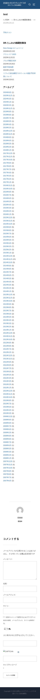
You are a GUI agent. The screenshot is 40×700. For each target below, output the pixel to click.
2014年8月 (7, 269)
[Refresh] (18, 651)
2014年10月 (7, 262)
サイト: (6, 606)
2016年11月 (7, 185)
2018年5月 (7, 144)
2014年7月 (7, 272)
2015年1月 (7, 253)
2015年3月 (7, 246)
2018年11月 (7, 134)
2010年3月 (7, 413)
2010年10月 (7, 397)
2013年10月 (7, 301)
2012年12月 (7, 333)
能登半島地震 (8, 67)
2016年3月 (7, 208)
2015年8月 (7, 230)
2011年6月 (7, 371)
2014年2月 (7, 288)
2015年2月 (7, 250)
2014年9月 (7, 266)
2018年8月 (7, 137)
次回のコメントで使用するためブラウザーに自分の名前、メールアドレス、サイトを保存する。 (19, 620)
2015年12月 (7, 217)
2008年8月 (7, 439)
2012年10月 (7, 339)
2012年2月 (7, 352)
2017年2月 (7, 179)
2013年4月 (7, 320)
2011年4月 (7, 378)
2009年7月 (7, 426)
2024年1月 (7, 102)
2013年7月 (7, 310)
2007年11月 (7, 465)
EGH (7, 20)
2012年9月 (7, 343)
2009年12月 (7, 416)
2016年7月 (7, 195)
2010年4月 (7, 410)
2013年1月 (7, 330)
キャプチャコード (10, 665)
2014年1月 (7, 291)
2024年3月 (7, 99)
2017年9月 (7, 163)
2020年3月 (7, 105)
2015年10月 (7, 224)
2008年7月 (7, 442)
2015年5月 (7, 240)
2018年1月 (7, 150)
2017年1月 (7, 182)
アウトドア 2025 (9, 54)
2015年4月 (7, 243)
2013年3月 (7, 323)
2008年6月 (7, 445)
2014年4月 (7, 282)
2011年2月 (7, 384)
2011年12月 (7, 355)
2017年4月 (7, 173)
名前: (5, 584)
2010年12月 (7, 391)
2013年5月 (7, 317)
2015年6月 (7, 237)
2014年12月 (7, 256)
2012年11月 (7, 336)
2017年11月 (7, 156)
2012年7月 (7, 349)
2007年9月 (7, 471)
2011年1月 (7, 388)
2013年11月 (7, 298)
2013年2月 (7, 327)
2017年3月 (7, 176)
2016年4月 (7, 205)
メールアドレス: (9, 595)
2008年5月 (7, 448)
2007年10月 (7, 468)
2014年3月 (7, 285)
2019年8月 (7, 115)
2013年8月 (7, 307)
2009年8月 (7, 423)
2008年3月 (7, 452)
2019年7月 (7, 118)
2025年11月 (7, 95)
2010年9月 (7, 400)
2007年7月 (7, 477)
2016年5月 (7, 201)
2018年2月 (7, 147)
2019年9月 (7, 111)
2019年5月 (7, 121)
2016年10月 (7, 189)
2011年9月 (7, 362)
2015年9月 (7, 227)
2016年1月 (7, 214)
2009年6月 (7, 429)
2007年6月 (7, 481)
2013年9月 (7, 304)
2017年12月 (7, 153)
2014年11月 (7, 259)
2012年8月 (7, 346)
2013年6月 (7, 314)
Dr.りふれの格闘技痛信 (22, 20)
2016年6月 (7, 198)
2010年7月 (7, 404)
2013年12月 (7, 294)
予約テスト (7, 32)
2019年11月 (7, 108)
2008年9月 (7, 436)
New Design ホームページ (13, 48)
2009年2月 (7, 432)
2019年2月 (7, 127)
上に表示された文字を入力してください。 (19, 635)
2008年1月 (7, 458)
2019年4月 (7, 124)
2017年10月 (7, 160)
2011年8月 (7, 365)
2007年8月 (7, 474)
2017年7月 (7, 169)
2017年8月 (7, 166)
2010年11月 (7, 394)
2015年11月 (7, 221)
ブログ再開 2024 (9, 61)
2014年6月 (7, 275)
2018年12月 (7, 131)
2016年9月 (7, 192)
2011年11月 (7, 359)
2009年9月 (7, 420)
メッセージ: (7, 559)
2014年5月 (7, 278)
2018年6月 (7, 140)
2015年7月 (7, 233)
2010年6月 (7, 407)
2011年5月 (7, 375)
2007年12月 (7, 461)
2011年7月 (7, 368)
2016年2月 (7, 211)
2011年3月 (7, 381)
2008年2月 (7, 455)
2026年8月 (7, 92)
